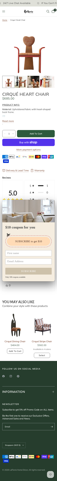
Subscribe (28, 271)
